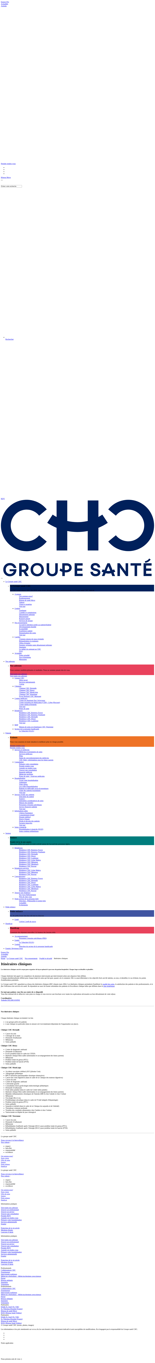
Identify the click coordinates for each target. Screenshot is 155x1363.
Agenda (4, 6)
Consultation (19, 762)
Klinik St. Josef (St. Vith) (10, 1307)
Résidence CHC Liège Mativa (30, 860)
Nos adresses (10, 661)
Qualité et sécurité (45, 958)
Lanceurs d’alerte (7, 1232)
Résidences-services (22, 868)
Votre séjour (23, 784)
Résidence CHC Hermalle (28, 717)
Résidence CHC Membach (28, 864)
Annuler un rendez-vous (27, 768)
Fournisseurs (5, 1272)
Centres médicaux (21, 698)
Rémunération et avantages (28, 641)
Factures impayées (25, 823)
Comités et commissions (27, 612)
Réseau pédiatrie (7, 1280)
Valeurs (21, 602)
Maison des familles (26, 803)
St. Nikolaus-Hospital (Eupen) (12, 1309)
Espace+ (22, 799)
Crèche (21, 684)
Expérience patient (25, 631)
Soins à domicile (20, 827)
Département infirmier (27, 615)
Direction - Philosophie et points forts (32, 901)
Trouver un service (7, 1212)
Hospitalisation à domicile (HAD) (31, 829)
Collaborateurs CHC (8, 1270)
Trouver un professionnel (10, 1210)
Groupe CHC (19, 678)
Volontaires (5, 1284)
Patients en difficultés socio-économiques (33, 788)
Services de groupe (26, 621)
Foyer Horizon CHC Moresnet (30, 696)
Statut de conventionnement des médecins (34, 758)
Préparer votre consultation (28, 764)
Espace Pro (5, 2)
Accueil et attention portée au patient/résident (35, 625)
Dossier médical (25, 817)
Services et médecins (22, 750)
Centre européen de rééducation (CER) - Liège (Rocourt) (39, 702)
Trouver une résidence (22, 893)
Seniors (8, 833)
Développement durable (27, 627)
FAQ (21, 651)
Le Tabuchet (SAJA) (26, 731)
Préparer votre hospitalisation (11, 1220)
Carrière (17, 637)
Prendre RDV (6, 1216)
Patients (8, 733)
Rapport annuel (24, 619)
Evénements (23, 905)
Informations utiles (21, 811)
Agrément (22, 610)
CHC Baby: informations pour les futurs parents (36, 760)
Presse (3, 1278)
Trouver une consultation (28, 770)
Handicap (8, 924)
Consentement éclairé (26, 815)
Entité (17, 919)
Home (3, 958)
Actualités (4, 4)
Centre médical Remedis (28, 704)
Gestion (17, 608)
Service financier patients (28, 807)
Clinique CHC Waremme (28, 694)
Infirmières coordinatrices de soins (31, 801)
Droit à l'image (24, 819)
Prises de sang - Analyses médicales (32, 776)
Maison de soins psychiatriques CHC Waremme (36, 727)
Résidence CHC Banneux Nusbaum (32, 715)
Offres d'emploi (24, 643)
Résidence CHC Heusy (27, 719)
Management (23, 617)
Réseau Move (6, 177)
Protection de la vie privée (10, 1228)
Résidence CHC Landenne (28, 721)
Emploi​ (3, 1224)
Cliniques (18, 686)
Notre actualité (24, 655)
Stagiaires (22, 647)
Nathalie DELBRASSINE (10, 1000)
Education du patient (26, 797)
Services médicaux (25, 754)
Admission (23, 782)
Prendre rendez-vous (17, 746)
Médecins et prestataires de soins (30, 752)
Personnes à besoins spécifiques (30, 805)
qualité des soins (108, 984)
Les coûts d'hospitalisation (28, 786)
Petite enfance (10, 907)
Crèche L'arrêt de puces (27, 922)
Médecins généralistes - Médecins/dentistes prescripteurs (21, 1276)
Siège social (23, 680)
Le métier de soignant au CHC (30, 649)
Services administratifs (9, 1222)
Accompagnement (21, 936)
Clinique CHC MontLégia (28, 692)
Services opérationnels (27, 682)
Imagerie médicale (25, 772)
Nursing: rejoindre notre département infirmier (35, 645)
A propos (18, 594)
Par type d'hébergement (27, 895)
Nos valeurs (5, 1142)
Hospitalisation (20, 778)
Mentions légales (7, 1230)
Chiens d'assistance (26, 813)
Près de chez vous (25, 897)
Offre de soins (5, 1160)
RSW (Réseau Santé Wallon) (11, 1313)
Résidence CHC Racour (27, 866)
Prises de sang (24, 709)
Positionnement (24, 598)
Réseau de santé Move (27, 600)
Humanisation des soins (27, 633)
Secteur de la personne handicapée (27, 729)
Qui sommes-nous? (26, 596)
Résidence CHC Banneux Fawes (31, 713)
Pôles (21, 756)
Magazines (23, 659)
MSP (16, 725)
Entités (17, 940)
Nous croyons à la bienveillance (12, 1140)
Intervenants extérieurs (9, 1274)
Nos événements (25, 657)
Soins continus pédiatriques (29, 831)
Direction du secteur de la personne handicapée (36, 946)
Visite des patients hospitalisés (30, 790)
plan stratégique (109, 986)
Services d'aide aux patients (24, 795)
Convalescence (20, 876)
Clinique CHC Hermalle (28, 688)
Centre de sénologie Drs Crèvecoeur (32, 700)
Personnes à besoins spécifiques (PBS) (33, 938)
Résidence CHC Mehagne (28, 862)
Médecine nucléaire (26, 774)
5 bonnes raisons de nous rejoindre (31, 639)
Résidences (19, 711)
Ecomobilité (23, 629)
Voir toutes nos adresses (18, 674)
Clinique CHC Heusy (27, 690)
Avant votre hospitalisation (28, 780)
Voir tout (22, 606)
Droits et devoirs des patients (29, 821)
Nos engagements (21, 623)
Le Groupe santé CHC (13, 581)
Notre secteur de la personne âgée (27, 899)
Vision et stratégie (25, 604)
